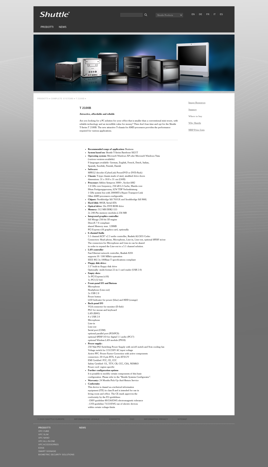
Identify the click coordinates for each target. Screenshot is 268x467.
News (62, 27)
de (200, 14)
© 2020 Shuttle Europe (50, 419)
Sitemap (182, 419)
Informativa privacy (156, 419)
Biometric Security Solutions (56, 454)
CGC (132, 419)
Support (192, 109)
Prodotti (47, 27)
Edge (41, 448)
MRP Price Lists (196, 130)
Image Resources (196, 102)
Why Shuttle (194, 123)
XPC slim (43, 434)
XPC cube (43, 431)
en (193, 14)
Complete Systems (62, 98)
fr (207, 14)
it (215, 14)
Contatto (114, 419)
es (221, 14)
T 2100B (80, 98)
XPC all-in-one (46, 441)
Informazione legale (86, 419)
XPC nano (43, 438)
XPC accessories (48, 444)
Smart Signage (47, 451)
